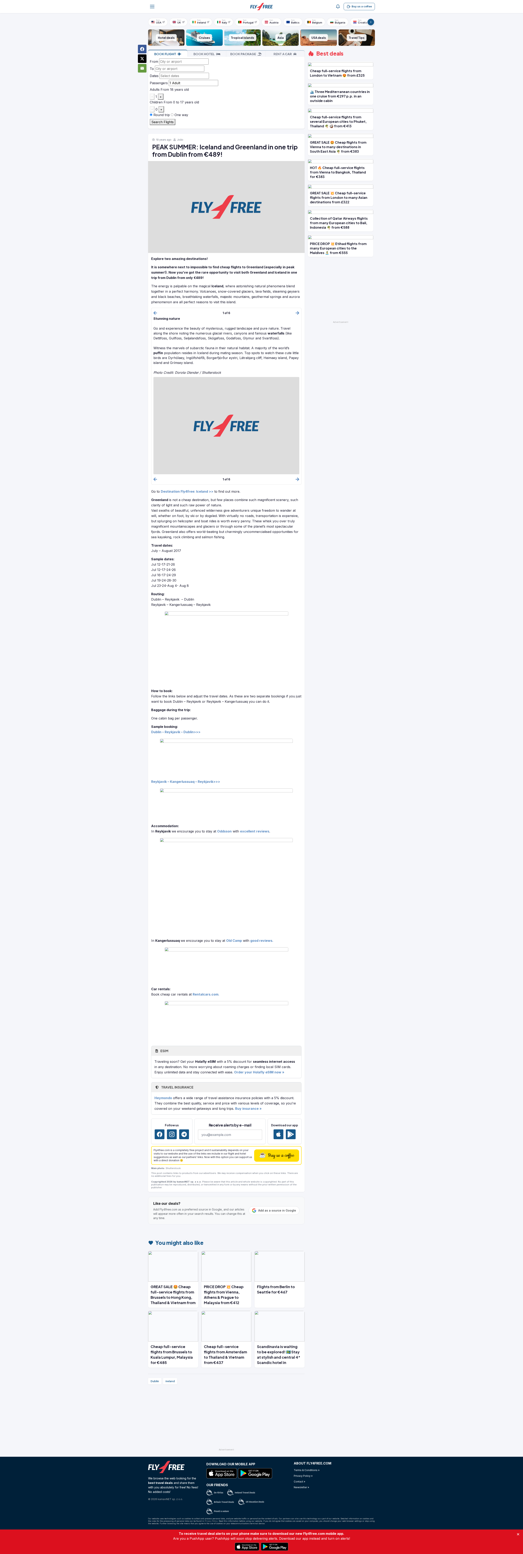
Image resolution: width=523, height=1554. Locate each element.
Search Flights (162, 122)
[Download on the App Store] (278, 1134)
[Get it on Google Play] (291, 1134)
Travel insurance (176, 1087)
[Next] (371, 22)
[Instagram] (172, 1134)
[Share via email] (142, 68)
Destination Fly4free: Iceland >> (187, 491)
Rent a (283, 54)
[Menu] (152, 6)
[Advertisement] (226, 1418)
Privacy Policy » (303, 1475)
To (152, 69)
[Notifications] (338, 6)
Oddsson (224, 831)
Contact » (299, 1481)
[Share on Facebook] (142, 49)
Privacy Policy (211, 1521)
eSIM (164, 1051)
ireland (170, 1381)
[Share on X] (142, 58)
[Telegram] (184, 1134)
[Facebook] (159, 1134)
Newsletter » (301, 1487)
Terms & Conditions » (307, 1470)
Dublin (155, 1381)
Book (165, 54)
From (154, 61)
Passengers (159, 83)
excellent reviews (254, 831)
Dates (154, 76)
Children (156, 102)
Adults (155, 89)
